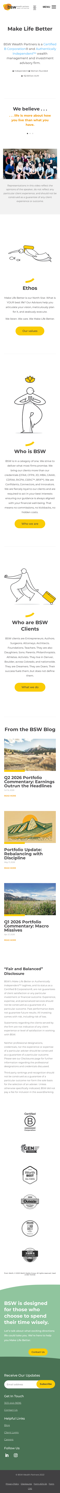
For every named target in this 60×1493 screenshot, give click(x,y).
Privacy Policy (12, 1484)
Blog (7, 1425)
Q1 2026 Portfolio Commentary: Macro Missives (26, 926)
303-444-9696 (12, 1402)
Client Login (11, 1432)
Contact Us (38, 1352)
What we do (30, 687)
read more (10, 796)
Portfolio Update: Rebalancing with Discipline (23, 853)
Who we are (30, 523)
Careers (8, 1439)
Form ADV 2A (40, 1484)
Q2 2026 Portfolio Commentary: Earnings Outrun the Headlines (29, 781)
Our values (29, 331)
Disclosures (26, 1484)
